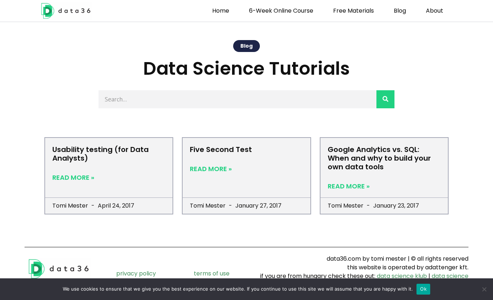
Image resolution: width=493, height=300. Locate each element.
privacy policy (136, 273)
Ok (423, 289)
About (434, 10)
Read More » (73, 178)
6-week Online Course (281, 10)
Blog (400, 10)
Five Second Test (221, 149)
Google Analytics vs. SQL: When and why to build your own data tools (379, 158)
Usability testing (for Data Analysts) (100, 153)
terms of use (212, 273)
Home (220, 10)
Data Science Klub (402, 276)
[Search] (385, 99)
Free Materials (353, 10)
